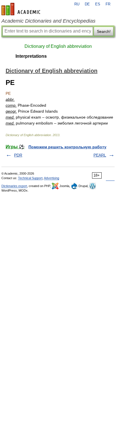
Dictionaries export (14, 186)
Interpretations (31, 56)
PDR (18, 155)
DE (87, 4)
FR (108, 4)
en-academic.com (21, 9)
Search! (104, 31)
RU (76, 4)
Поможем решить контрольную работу (67, 147)
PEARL (99, 155)
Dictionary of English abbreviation (58, 46)
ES (97, 4)
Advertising (51, 178)
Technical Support (30, 178)
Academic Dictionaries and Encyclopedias (48, 21)
